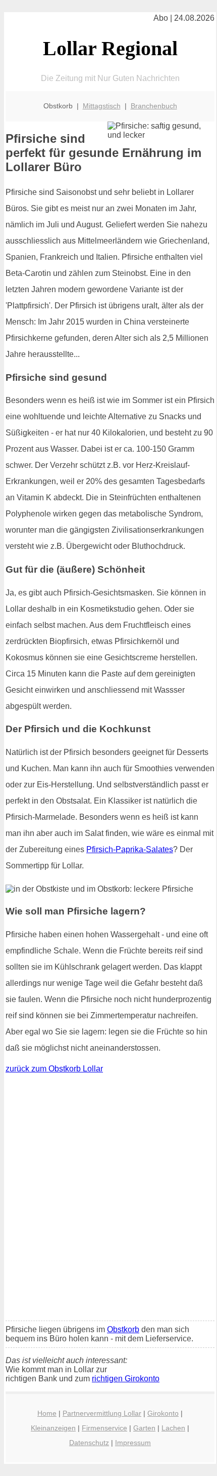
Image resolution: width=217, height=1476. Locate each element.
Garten (144, 1428)
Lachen (173, 1428)
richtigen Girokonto (125, 1378)
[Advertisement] (108, 1199)
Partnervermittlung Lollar (102, 1413)
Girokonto (163, 1413)
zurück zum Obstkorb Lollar (54, 1068)
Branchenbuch (154, 106)
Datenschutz (89, 1443)
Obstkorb (123, 1329)
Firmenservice (104, 1428)
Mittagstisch (102, 106)
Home (47, 1413)
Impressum (133, 1443)
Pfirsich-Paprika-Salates (129, 849)
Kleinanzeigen (53, 1428)
